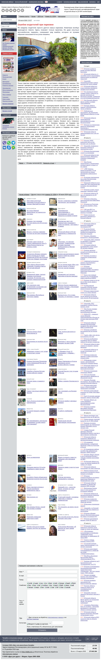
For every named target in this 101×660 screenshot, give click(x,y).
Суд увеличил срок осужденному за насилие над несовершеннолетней (37, 286)
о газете (59, 2)
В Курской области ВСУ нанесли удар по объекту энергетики (89, 618)
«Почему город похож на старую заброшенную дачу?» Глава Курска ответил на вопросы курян (37, 244)
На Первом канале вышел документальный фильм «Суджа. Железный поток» (8, 46)
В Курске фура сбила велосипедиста (34, 332)
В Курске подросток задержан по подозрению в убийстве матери (89, 500)
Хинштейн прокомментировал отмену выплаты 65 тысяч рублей (89, 82)
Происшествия (7, 77)
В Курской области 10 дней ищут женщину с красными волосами (89, 367)
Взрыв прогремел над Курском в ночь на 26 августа (89, 416)
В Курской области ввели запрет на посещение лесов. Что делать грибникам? (89, 600)
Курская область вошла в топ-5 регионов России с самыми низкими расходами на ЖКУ (89, 457)
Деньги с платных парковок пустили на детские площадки (37, 232)
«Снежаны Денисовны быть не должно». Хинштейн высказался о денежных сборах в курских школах (89, 607)
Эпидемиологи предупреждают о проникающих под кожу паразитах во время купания (67, 213)
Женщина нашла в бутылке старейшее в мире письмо (36, 468)
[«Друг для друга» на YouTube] (18, 10)
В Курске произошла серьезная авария (88, 371)
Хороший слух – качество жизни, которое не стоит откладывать (66, 488)
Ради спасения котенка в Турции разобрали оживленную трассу (35, 488)
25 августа (87, 413)
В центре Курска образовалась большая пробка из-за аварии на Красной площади (88, 231)
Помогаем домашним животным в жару (34, 517)
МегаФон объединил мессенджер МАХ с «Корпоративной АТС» (89, 557)
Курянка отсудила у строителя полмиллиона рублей (88, 257)
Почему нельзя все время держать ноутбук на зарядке (36, 527)
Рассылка (5, 23)
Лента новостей (86, 62)
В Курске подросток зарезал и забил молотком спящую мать (89, 356)
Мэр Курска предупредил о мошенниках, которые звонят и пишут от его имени (89, 164)
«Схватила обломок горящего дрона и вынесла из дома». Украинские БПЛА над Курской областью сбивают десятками (37, 256)
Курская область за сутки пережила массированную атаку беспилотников (88, 402)
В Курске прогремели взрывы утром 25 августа (89, 519)
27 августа (87, 221)
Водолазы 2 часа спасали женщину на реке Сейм (67, 342)
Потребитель (6, 83)
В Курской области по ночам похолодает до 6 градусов (89, 351)
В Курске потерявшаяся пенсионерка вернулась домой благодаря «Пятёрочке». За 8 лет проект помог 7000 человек (90, 570)
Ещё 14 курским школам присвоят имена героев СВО (90, 396)
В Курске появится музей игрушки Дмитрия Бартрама (88, 70)
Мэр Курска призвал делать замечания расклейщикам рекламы (88, 310)
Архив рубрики (24, 194)
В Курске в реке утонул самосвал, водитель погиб (89, 190)
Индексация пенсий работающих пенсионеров (67, 421)
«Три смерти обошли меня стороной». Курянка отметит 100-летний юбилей (36, 266)
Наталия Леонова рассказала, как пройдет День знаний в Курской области (90, 381)
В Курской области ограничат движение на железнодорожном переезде (89, 438)
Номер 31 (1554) (50, 16)
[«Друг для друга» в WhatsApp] (9, 143)
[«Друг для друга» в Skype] (9, 148)
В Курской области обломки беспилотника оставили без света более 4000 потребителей (88, 325)
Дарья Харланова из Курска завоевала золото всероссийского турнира (67, 363)
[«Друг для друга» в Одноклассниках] (7, 10)
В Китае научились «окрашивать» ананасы (66, 478)
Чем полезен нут (32, 497)
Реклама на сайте (87, 16)
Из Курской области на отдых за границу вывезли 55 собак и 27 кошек (89, 463)
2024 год (40, 16)
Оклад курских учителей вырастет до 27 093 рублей (90, 420)
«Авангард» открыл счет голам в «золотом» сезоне (37, 352)
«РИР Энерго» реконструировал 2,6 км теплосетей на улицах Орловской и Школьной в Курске (88, 172)
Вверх (21, 163)
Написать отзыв (48, 163)
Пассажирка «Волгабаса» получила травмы (35, 295)
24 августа (87, 523)
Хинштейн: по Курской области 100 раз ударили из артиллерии (89, 509)
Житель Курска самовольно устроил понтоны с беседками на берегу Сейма (68, 286)
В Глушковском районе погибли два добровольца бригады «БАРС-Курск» (89, 450)
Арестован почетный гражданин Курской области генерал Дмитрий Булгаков (36, 202)
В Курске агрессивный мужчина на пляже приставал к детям (90, 392)
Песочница (6, 92)
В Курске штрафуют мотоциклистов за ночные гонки (88, 331)
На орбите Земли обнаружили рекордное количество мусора (37, 478)
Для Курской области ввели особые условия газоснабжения (89, 101)
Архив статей (7, 111)
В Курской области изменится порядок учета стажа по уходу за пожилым (89, 527)
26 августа (87, 301)
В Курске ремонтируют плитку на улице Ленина (89, 291)
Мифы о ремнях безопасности (68, 381)
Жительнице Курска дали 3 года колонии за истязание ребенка (88, 489)
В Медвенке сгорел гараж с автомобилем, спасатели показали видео (89, 361)
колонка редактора (70, 2)
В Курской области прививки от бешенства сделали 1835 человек (88, 484)
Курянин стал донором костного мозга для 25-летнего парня (37, 222)
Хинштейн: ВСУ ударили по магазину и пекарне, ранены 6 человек (90, 241)
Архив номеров (7, 103)
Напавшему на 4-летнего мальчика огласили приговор (67, 275)
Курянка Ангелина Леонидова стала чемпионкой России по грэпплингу (37, 363)
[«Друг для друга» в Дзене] (14, 10)
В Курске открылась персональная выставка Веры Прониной (90, 200)
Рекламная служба (8, 132)
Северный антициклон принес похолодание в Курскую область (89, 262)
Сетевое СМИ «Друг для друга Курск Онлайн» (18, 645)
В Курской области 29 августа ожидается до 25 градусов (89, 195)
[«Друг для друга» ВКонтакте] (3, 10)
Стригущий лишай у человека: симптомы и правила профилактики (68, 498)
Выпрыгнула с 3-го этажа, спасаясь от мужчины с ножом (68, 295)
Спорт (4, 79)
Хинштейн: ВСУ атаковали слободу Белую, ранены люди (89, 305)
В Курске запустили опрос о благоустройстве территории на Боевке (88, 387)
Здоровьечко (6, 88)
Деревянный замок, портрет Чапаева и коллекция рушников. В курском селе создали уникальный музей (36, 277)
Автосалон (61, 16)
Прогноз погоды (7, 101)
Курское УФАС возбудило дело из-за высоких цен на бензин (87, 142)
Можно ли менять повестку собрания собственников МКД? (67, 459)
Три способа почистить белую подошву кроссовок (68, 517)
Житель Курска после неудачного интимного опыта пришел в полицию (89, 472)
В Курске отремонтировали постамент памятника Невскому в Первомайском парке (89, 478)
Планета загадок (7, 85)
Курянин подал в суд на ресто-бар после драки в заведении (89, 281)
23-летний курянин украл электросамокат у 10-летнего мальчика (89, 545)
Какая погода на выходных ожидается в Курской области (87, 216)
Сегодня (86, 66)
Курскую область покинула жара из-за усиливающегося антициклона (87, 588)
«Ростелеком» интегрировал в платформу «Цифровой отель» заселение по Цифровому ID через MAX (89, 534)
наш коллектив (83, 2)
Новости (5, 75)
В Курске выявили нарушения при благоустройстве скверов (88, 582)
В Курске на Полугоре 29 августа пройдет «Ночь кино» (89, 205)
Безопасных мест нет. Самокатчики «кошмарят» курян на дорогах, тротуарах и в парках (68, 223)
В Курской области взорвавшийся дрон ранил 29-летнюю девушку (89, 246)
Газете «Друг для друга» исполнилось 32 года (90, 335)
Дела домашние (7, 90)
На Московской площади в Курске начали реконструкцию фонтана (88, 287)
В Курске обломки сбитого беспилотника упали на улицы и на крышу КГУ (89, 515)
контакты (92, 2)
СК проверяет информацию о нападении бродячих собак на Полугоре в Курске (89, 444)
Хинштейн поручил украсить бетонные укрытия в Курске (90, 594)
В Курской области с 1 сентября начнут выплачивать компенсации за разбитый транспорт (90, 76)
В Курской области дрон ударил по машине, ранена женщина (90, 345)
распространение (33, 619)
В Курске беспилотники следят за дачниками (89, 152)
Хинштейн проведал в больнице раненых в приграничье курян (89, 147)
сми (98, 2)
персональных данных (55, 617)
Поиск (4, 16)
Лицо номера (6, 94)
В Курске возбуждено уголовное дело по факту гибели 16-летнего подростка (89, 340)
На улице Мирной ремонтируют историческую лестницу (36, 212)
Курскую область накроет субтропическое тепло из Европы (88, 107)
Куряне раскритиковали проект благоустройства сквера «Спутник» (68, 255)
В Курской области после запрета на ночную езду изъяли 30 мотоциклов (89, 296)
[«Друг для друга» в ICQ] (13, 148)
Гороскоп (5, 97)
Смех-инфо (6, 99)
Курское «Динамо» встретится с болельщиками (89, 236)
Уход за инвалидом (33, 457)
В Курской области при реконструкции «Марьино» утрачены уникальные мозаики (89, 157)
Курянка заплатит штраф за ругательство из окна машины (88, 252)
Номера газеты (24, 16)
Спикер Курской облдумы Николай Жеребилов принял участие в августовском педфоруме (90, 432)
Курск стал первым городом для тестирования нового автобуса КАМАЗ (89, 276)
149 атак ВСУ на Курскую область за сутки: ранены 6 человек (88, 211)
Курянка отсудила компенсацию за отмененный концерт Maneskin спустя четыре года (90, 425)
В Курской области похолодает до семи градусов (90, 467)
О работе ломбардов (65, 411)
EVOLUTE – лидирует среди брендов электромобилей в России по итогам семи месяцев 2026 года (89, 317)
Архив (33, 16)
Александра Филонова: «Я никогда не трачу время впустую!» (67, 528)
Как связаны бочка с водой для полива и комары (36, 507)
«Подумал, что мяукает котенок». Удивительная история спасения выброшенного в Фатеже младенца (66, 245)
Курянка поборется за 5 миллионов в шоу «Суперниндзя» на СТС (89, 562)
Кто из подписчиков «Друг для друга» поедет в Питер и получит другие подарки (68, 266)
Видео (4, 29)
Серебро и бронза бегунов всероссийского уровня (36, 372)
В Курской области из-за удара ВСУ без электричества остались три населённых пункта (90, 185)
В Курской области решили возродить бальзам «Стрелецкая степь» (89, 613)
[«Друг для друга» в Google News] (22, 10)
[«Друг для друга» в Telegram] (11, 10)
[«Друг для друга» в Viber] (4, 143)
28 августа (87, 138)
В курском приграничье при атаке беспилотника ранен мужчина (89, 179)
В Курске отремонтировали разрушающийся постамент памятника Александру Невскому (89, 270)
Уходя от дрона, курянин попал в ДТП (87, 540)
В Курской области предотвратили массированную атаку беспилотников (88, 120)
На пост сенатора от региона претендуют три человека (67, 201)
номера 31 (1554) (51, 194)
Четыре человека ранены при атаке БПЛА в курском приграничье (88, 576)
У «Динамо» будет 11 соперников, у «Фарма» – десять (66, 353)
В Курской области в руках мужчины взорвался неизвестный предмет (88, 88)
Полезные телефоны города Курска (8, 127)
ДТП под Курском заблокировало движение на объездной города (89, 376)
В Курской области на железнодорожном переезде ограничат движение (89, 495)
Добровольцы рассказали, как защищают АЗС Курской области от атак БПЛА (89, 113)
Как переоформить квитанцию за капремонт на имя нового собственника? (37, 422)
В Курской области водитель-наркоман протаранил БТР (88, 225)
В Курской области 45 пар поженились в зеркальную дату (67, 233)
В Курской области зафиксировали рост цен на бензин (89, 133)
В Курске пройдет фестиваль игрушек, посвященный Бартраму (88, 408)
